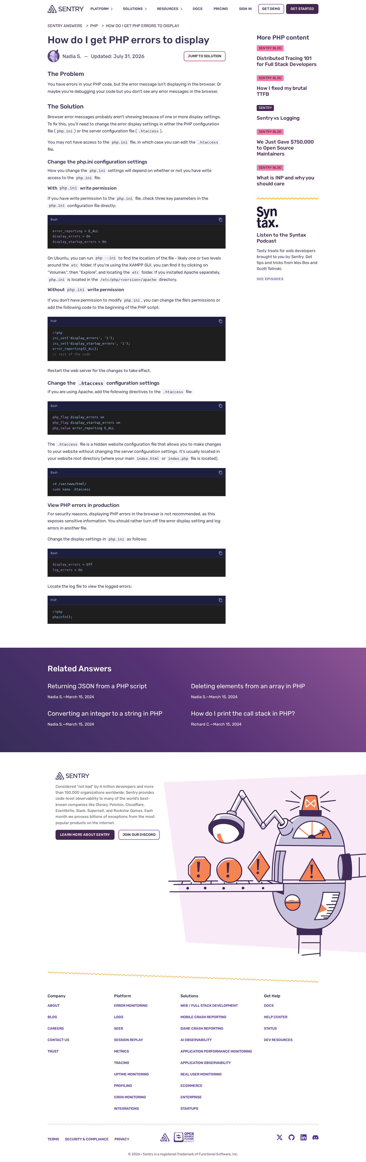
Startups (189, 1109)
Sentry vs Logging (287, 118)
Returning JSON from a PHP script (97, 686)
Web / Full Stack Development (209, 1006)
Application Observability (206, 1063)
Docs (269, 1006)
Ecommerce (191, 1086)
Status (270, 1028)
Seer (118, 1028)
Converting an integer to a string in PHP (105, 713)
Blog (52, 1017)
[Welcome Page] (66, 9)
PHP (94, 25)
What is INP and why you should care (287, 181)
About (54, 1006)
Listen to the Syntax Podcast (287, 238)
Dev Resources (278, 1040)
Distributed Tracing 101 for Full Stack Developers (287, 61)
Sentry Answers (65, 25)
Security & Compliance (87, 1139)
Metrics (121, 1051)
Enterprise (191, 1097)
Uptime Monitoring (131, 1074)
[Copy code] (221, 220)
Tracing (121, 1063)
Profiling (123, 1086)
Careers (56, 1028)
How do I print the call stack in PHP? (243, 713)
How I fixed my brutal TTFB (286, 91)
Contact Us (58, 1040)
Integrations (126, 1109)
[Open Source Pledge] (184, 1137)
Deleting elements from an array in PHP (248, 686)
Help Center (275, 1017)
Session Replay (128, 1040)
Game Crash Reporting (202, 1028)
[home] (164, 1137)
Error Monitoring (131, 1006)
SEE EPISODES (270, 279)
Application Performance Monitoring (216, 1051)
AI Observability (196, 1040)
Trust (53, 1051)
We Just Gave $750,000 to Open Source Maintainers (287, 148)
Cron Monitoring (130, 1097)
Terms (53, 1139)
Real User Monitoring (201, 1074)
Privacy (122, 1139)
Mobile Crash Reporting (203, 1017)
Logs (118, 1017)
